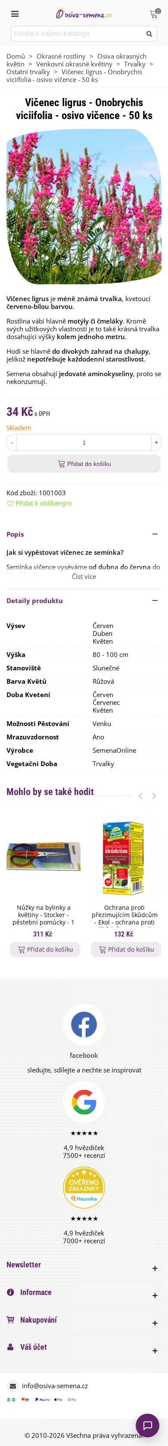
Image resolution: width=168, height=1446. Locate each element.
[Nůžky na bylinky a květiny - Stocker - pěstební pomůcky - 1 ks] (43, 858)
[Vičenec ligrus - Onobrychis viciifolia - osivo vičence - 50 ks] (84, 205)
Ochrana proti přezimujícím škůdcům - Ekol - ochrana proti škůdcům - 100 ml (125, 918)
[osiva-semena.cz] (84, 12)
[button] (84, 534)
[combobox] (77, 33)
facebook (84, 1055)
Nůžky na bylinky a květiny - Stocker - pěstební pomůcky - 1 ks (43, 918)
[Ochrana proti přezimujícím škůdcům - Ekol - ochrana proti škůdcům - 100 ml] (124, 858)
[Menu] (14, 13)
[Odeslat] (149, 33)
